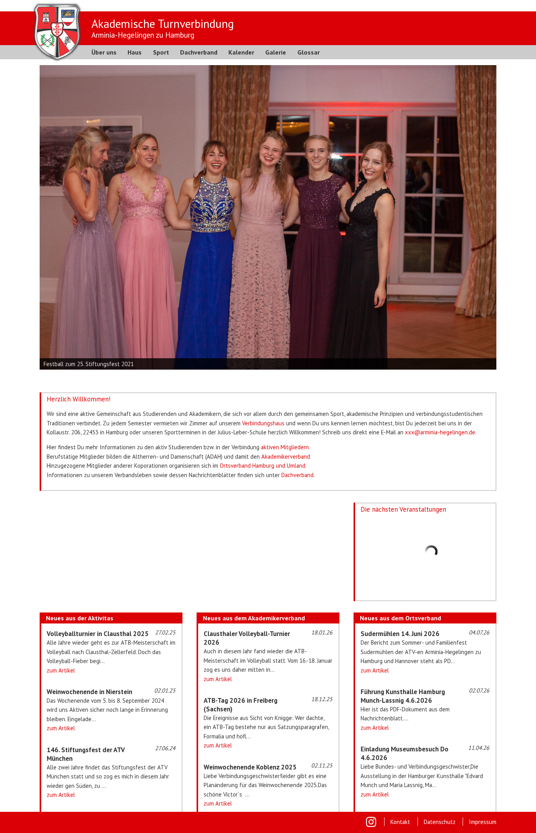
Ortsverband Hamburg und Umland (262, 465)
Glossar (308, 52)
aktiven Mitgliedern (285, 447)
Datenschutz (440, 822)
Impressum (482, 822)
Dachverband (198, 52)
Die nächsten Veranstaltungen (403, 509)
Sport (161, 52)
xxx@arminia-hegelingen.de (440, 432)
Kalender (241, 52)
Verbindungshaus (263, 423)
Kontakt (400, 822)
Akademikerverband (285, 456)
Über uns (104, 52)
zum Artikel (61, 670)
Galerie (275, 52)
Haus (135, 52)
